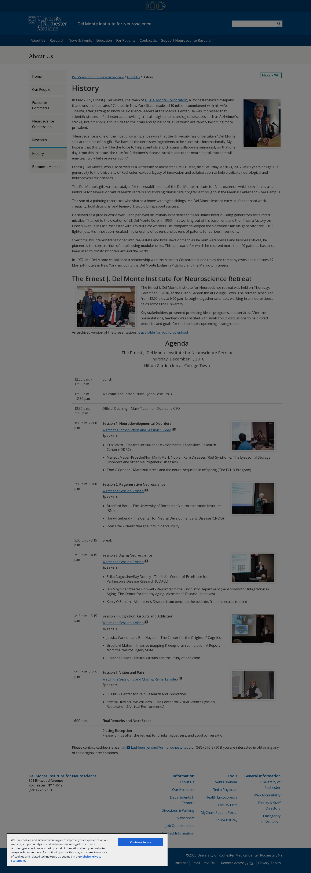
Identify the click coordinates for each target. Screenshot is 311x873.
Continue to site (140, 842)
